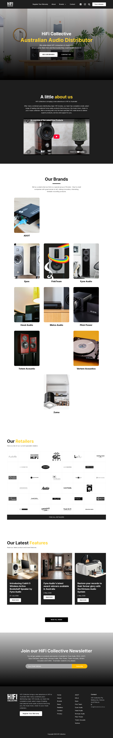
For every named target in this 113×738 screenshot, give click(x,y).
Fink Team (78, 704)
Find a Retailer (99, 4)
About (54, 4)
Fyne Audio (79, 707)
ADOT (77, 695)
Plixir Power (79, 717)
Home (59, 695)
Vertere (77, 723)
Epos (76, 701)
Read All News (56, 620)
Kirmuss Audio (80, 714)
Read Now (15, 600)
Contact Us (66, 54)
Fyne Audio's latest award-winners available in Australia (56, 586)
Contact (72, 4)
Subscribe (79, 666)
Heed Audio (79, 710)
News (59, 704)
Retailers (60, 707)
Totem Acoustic (80, 720)
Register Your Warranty (40, 4)
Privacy (59, 714)
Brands (61, 4)
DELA (77, 698)
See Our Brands (48, 54)
